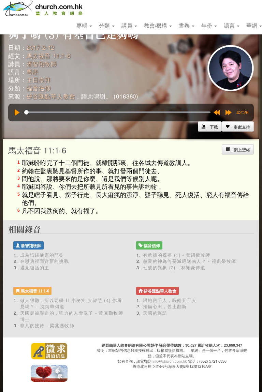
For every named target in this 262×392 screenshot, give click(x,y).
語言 (230, 25)
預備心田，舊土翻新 (165, 306)
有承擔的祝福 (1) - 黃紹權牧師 (176, 255)
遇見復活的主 (34, 267)
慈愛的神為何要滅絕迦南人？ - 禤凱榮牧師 (189, 261)
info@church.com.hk (169, 361)
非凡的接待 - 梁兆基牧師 (47, 325)
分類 (105, 25)
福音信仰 (39, 88)
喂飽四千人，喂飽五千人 (169, 300)
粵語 (33, 71)
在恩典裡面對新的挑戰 (44, 261)
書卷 (185, 25)
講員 (127, 25)
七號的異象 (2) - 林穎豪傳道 (174, 267)
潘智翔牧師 (42, 63)
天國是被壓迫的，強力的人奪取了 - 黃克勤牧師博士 (71, 316)
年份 (207, 25)
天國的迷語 (155, 313)
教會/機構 (156, 25)
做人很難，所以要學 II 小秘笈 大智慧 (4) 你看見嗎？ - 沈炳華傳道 (71, 303)
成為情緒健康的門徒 (42, 255)
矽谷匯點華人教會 (51, 96)
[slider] (117, 112)
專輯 (82, 25)
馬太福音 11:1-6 (49, 55)
